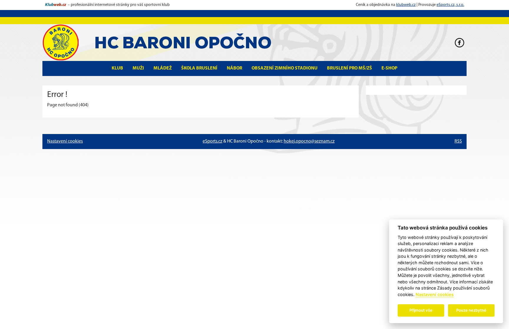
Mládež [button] (162, 68)
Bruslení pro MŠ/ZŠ (349, 68)
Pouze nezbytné (471, 310)
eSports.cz (212, 141)
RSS (458, 141)
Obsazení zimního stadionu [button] (285, 68)
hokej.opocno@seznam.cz (309, 141)
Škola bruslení (199, 68)
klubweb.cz (406, 5)
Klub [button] (117, 68)
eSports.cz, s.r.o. (450, 5)
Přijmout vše (420, 310)
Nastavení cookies (65, 141)
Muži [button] (138, 68)
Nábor (234, 68)
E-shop (389, 68)
